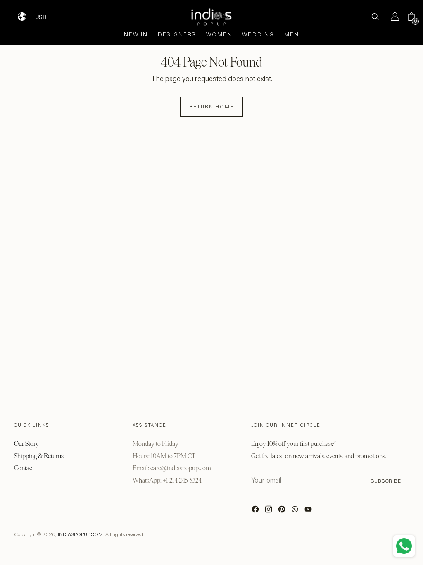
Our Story (26, 443)
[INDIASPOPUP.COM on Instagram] (269, 511)
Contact (24, 468)
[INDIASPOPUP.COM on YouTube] (309, 511)
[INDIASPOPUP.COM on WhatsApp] (296, 511)
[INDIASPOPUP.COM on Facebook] (256, 511)
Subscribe (386, 481)
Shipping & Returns (39, 456)
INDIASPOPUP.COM (80, 534)
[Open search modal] (375, 16)
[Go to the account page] (391, 16)
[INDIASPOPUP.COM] (211, 17)
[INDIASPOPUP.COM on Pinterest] (283, 511)
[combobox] (46, 13)
